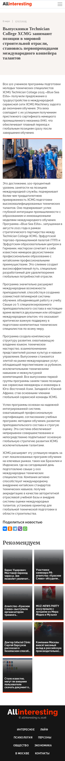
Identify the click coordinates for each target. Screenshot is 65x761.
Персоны (44, 737)
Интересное (25, 729)
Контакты (42, 753)
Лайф (44, 729)
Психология (23, 737)
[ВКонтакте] (5, 528)
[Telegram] (15, 528)
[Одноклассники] (10, 528)
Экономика (43, 745)
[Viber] (20, 528)
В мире (6, 21)
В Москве (22, 753)
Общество (21, 745)
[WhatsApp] (25, 528)
